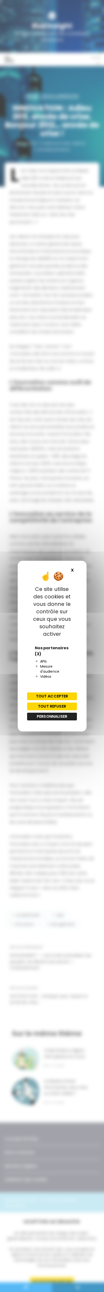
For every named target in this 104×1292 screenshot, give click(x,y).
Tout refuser (52, 706)
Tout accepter (52, 696)
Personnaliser (52, 716)
